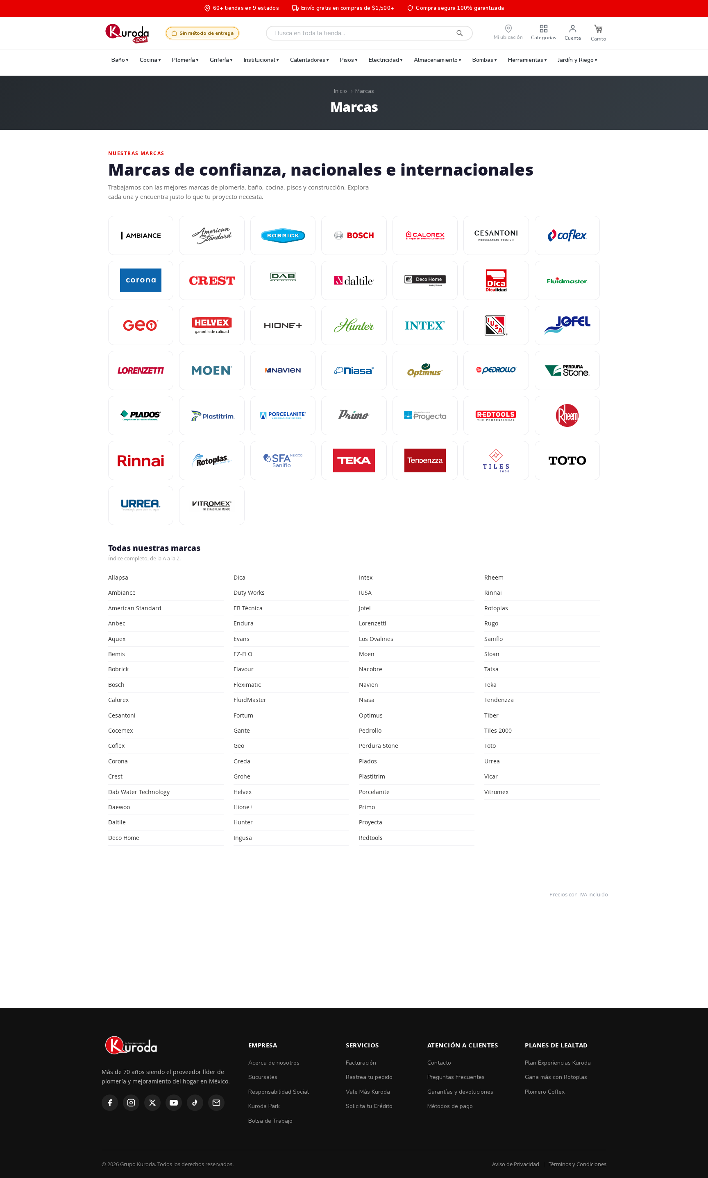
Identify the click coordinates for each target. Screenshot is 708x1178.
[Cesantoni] (496, 235)
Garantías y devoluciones (460, 1092)
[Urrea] (140, 505)
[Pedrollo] (496, 370)
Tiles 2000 (498, 730)
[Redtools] (496, 415)
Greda (242, 761)
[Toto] (567, 460)
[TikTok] (195, 1103)
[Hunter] (353, 325)
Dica (239, 577)
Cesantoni (122, 715)
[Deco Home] (425, 280)
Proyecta (370, 822)
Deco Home (123, 838)
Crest (115, 776)
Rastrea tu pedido (369, 1077)
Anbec (116, 623)
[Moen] (211, 370)
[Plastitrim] (211, 415)
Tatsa (491, 669)
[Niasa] (353, 370)
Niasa (366, 700)
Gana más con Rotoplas (556, 1077)
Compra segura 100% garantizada (460, 8)
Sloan (491, 654)
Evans (242, 639)
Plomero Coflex (545, 1092)
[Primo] (353, 415)
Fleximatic (247, 684)
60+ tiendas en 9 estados (246, 8)
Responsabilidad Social (278, 1092)
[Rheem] (567, 415)
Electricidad (384, 60)
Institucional (259, 60)
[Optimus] (425, 370)
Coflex (116, 745)
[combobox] (369, 33)
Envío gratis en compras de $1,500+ (347, 8)
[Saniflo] (282, 460)
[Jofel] (567, 325)
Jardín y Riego (576, 60)
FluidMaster (250, 700)
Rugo (491, 623)
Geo (239, 745)
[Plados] (140, 415)
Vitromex (496, 792)
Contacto (439, 1063)
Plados (368, 761)
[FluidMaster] (567, 280)
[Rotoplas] (211, 460)
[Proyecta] (425, 415)
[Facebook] (110, 1103)
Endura (244, 623)
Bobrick (118, 669)
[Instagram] (131, 1103)
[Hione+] (282, 325)
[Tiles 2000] (496, 460)
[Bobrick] (282, 235)
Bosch (116, 684)
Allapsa (118, 577)
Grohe (242, 776)
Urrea (492, 761)
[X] (152, 1103)
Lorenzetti (372, 623)
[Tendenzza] (425, 460)
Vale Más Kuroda (368, 1092)
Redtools (371, 838)
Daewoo (119, 807)
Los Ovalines (376, 639)
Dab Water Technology (139, 792)
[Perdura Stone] (567, 370)
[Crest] (211, 280)
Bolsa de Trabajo (270, 1121)
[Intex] (425, 325)
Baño (118, 60)
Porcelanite (374, 792)
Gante (242, 730)
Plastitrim (372, 776)
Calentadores (307, 60)
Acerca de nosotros (274, 1063)
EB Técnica (248, 608)
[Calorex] (425, 235)
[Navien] (282, 370)
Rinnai (493, 592)
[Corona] (140, 280)
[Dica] (496, 280)
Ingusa (243, 838)
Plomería (183, 60)
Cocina (148, 60)
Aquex (116, 639)
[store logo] (127, 33)
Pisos (347, 60)
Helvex (243, 792)
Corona (118, 761)
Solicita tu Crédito (369, 1106)
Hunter (243, 822)
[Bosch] (353, 235)
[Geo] (140, 325)
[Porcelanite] (282, 415)
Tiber (491, 715)
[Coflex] (567, 235)
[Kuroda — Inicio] (132, 1061)
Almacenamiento (436, 60)
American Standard (134, 608)
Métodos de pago (450, 1106)
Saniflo (493, 639)
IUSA (365, 592)
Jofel (365, 608)
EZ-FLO (243, 654)
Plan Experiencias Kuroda (558, 1063)
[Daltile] (353, 280)
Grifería (219, 60)
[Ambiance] (140, 235)
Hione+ (243, 807)
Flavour (244, 669)
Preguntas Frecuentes (456, 1077)
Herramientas (525, 60)
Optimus (371, 715)
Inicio (340, 91)
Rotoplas (496, 608)
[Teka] (353, 460)
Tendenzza (499, 700)
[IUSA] (496, 325)
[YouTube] (174, 1103)
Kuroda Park (264, 1106)
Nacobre (370, 669)
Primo (367, 807)
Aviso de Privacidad (515, 1164)
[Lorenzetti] (140, 370)
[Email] (216, 1103)
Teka (490, 684)
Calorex (118, 700)
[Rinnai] (140, 460)
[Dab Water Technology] (282, 280)
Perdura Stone (378, 745)
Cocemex (120, 730)
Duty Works (249, 592)
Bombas (482, 60)
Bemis (116, 654)
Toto (490, 745)
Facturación (361, 1063)
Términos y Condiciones (577, 1164)
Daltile (117, 822)
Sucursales (262, 1077)
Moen (366, 654)
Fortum (243, 715)
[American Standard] (211, 235)
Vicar (491, 776)
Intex (365, 577)
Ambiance (122, 592)
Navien (368, 684)
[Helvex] (211, 325)
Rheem (494, 577)
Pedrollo (370, 730)
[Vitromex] (211, 505)
